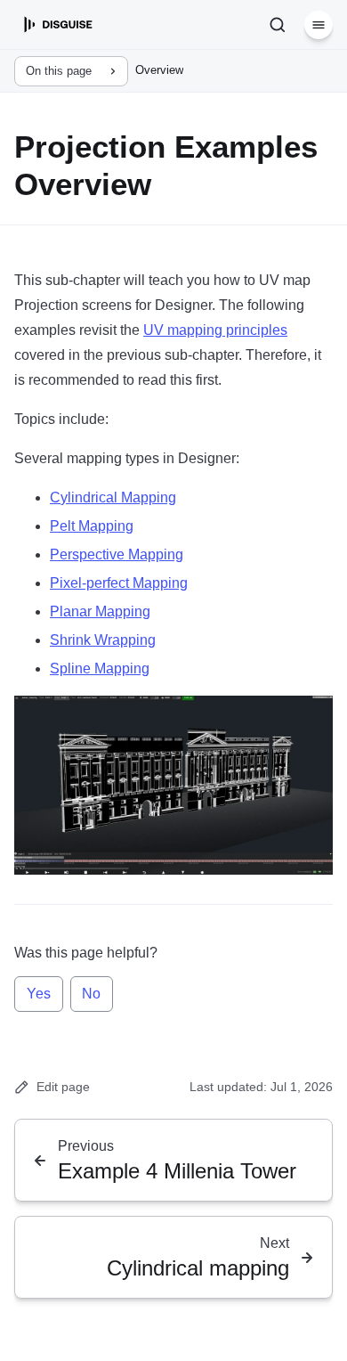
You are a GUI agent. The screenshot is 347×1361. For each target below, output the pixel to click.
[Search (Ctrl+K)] (277, 25)
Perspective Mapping (116, 554)
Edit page (63, 1087)
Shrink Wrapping (103, 640)
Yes (39, 993)
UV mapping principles (215, 330)
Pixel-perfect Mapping (119, 583)
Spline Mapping (99, 668)
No (91, 993)
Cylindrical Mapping (113, 497)
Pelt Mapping (91, 526)
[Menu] (318, 25)
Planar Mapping (100, 611)
